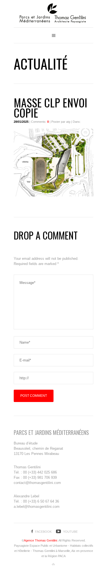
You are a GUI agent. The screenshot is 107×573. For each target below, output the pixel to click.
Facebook (43, 531)
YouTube (70, 531)
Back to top (53, 564)
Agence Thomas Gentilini (40, 540)
